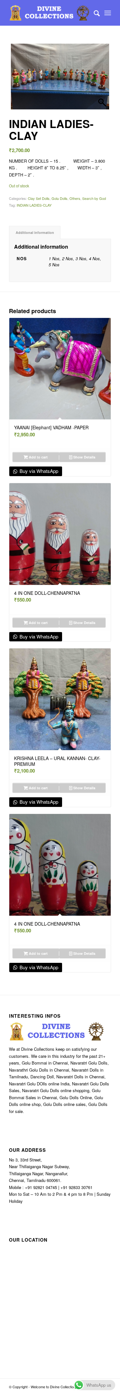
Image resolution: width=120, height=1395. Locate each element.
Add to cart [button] (38, 457)
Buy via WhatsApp (38, 470)
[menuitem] (93, 13)
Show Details (83, 457)
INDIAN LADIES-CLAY (34, 205)
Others (74, 198)
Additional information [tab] (35, 232)
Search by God (94, 198)
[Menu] (107, 13)
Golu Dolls (60, 198)
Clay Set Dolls (39, 198)
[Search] (93, 13)
